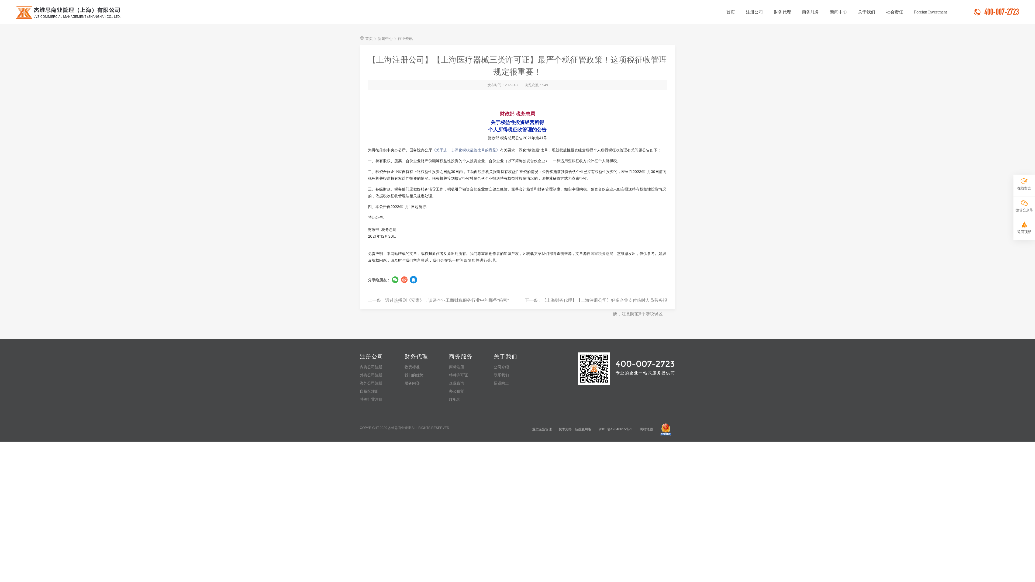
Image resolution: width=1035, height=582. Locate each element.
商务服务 (810, 12)
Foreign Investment (930, 12)
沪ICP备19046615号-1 (615, 429)
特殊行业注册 (371, 399)
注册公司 (754, 12)
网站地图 (646, 429)
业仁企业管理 (542, 429)
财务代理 (782, 12)
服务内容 (412, 383)
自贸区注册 (369, 391)
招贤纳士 (501, 383)
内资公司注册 (371, 367)
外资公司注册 (371, 375)
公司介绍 (501, 367)
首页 (730, 12)
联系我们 (501, 375)
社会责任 (894, 12)
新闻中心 (838, 12)
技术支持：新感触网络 (575, 429)
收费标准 (412, 367)
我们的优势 (414, 375)
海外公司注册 (371, 383)
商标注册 (456, 367)
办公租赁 (456, 391)
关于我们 (866, 12)
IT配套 (454, 399)
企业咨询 (456, 383)
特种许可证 (458, 375)
